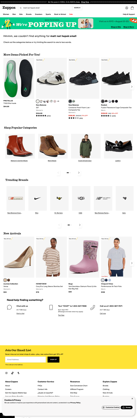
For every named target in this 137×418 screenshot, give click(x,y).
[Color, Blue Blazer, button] (106, 280)
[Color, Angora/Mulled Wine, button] (48, 101)
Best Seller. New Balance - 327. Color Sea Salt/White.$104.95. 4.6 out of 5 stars (51, 87)
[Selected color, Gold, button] (5, 280)
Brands (105, 386)
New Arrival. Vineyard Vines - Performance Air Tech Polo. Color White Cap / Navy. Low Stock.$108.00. (116, 265)
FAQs (40, 386)
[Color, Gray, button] (109, 101)
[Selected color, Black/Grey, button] (70, 101)
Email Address (13, 359)
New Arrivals (108, 393)
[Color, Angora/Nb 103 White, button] (51, 101)
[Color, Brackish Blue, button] (109, 280)
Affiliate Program (76, 389)
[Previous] (58, 172)
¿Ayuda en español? (45, 393)
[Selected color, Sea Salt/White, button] (37, 101)
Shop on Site (116, 27)
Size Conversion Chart (78, 386)
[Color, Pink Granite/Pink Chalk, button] (55, 101)
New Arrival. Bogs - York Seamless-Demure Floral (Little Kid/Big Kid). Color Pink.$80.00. (83, 265)
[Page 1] (68, 172)
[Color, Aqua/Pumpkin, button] (73, 101)
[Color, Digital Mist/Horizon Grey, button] (44, 101)
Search (77, 8)
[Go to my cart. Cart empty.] (132, 8)
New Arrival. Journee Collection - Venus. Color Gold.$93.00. (18, 265)
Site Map (73, 393)
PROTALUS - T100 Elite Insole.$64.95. (18, 83)
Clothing (106, 389)
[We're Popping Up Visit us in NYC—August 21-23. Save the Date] (68, 23)
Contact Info (42, 389)
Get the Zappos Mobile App (16, 393)
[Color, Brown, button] (106, 101)
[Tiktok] (12, 373)
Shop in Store (128, 27)
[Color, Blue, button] (113, 101)
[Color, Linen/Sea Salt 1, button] (41, 101)
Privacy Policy (75, 403)
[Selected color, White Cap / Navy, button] (102, 280)
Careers (8, 389)
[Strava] (18, 373)
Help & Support (129, 14)
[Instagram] (6, 373)
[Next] (132, 86)
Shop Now (85, 2)
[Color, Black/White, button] (116, 101)
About (7, 386)
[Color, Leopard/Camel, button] (8, 280)
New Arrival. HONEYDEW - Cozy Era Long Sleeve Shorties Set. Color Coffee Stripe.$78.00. (51, 265)
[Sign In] (126, 8)
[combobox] (45, 8)
